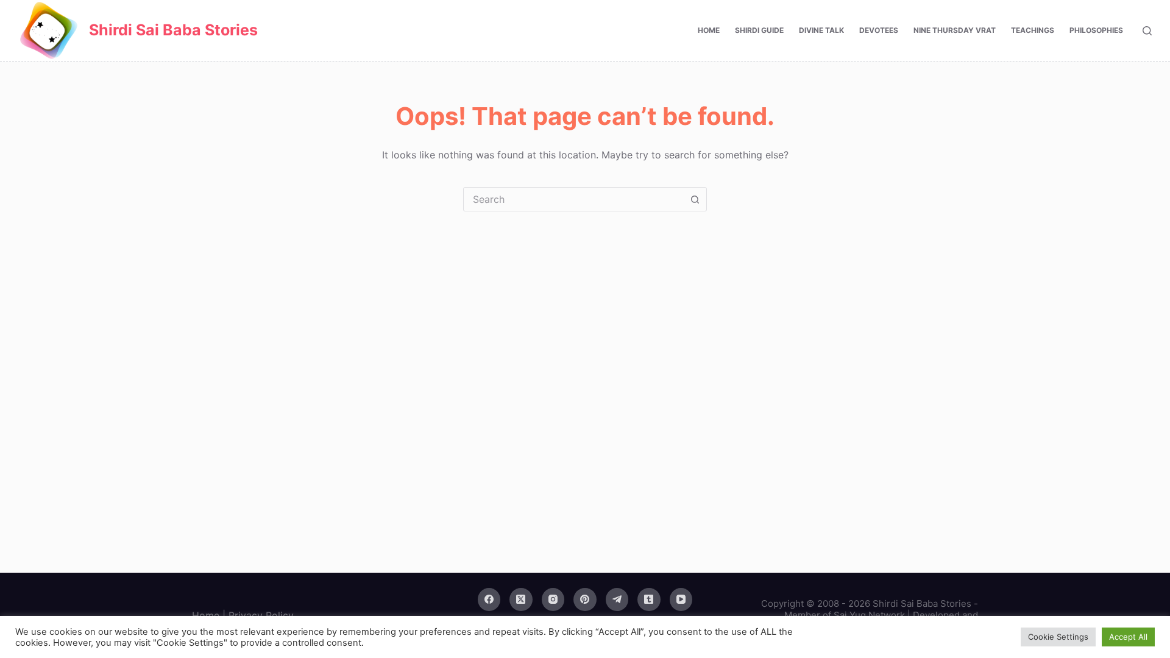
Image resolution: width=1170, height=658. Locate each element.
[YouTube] (681, 599)
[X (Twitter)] (521, 599)
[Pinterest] (585, 599)
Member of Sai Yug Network (844, 615)
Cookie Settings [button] (1058, 637)
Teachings (1032, 30)
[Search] (1147, 30)
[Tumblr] (649, 599)
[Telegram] (617, 599)
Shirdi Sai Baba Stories (173, 30)
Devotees (878, 30)
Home (709, 30)
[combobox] (573, 199)
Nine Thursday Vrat (954, 30)
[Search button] (694, 199)
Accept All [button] (1128, 637)
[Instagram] (553, 599)
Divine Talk (821, 30)
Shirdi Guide (759, 30)
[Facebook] (489, 599)
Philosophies (1096, 30)
